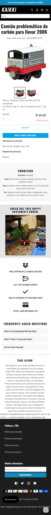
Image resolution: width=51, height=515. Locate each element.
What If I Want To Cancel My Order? (18, 339)
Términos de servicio (13, 452)
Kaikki (21, 499)
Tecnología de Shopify (30, 499)
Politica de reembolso (13, 438)
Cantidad (6, 114)
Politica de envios (12, 445)
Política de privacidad (13, 431)
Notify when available (26, 135)
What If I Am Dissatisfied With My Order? (20, 331)
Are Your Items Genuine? (13, 347)
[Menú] (46, 9)
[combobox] (25, 16)
